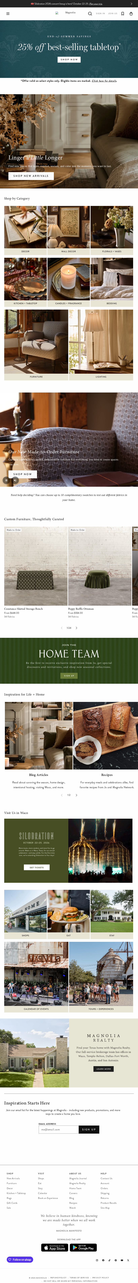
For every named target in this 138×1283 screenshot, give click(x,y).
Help (104, 1173)
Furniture (11, 1183)
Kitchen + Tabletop (16, 1193)
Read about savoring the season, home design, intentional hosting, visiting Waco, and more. (38, 784)
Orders (104, 1188)
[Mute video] (15, 480)
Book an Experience (48, 1198)
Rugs (9, 1198)
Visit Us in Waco (16, 813)
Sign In (100, 13)
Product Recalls (109, 1203)
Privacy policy (100, 1278)
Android (83, 1248)
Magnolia (41, 1278)
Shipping (105, 1193)
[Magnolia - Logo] (69, 14)
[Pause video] (6, 480)
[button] (8, 13)
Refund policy (58, 1278)
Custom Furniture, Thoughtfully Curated (34, 519)
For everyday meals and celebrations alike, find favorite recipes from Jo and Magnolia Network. (107, 784)
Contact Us (106, 1178)
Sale (9, 1207)
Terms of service (79, 1278)
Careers (73, 1193)
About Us (75, 1173)
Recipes (73, 1203)
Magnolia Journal (78, 1178)
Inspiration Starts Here (27, 1103)
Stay (40, 1188)
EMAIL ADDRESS (47, 1124)
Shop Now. (82, 3)
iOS (54, 1248)
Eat (40, 1183)
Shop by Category (17, 198)
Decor (10, 1188)
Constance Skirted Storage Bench (23, 529)
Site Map (105, 1207)
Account (105, 1183)
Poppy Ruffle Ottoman (81, 529)
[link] (69, 49)
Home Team (75, 1188)
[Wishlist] (122, 13)
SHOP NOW (22, 474)
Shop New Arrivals (31, 176)
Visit (41, 1173)
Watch (72, 1207)
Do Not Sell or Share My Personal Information (71, 1281)
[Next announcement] (131, 3)
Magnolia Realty (77, 1183)
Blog (71, 1198)
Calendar (42, 1193)
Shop (10, 1173)
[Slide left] (61, 628)
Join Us (112, 13)
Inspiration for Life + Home (24, 694)
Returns (105, 1198)
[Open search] (90, 13)
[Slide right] (76, 628)
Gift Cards (12, 1203)
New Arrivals (13, 1178)
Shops (41, 1178)
